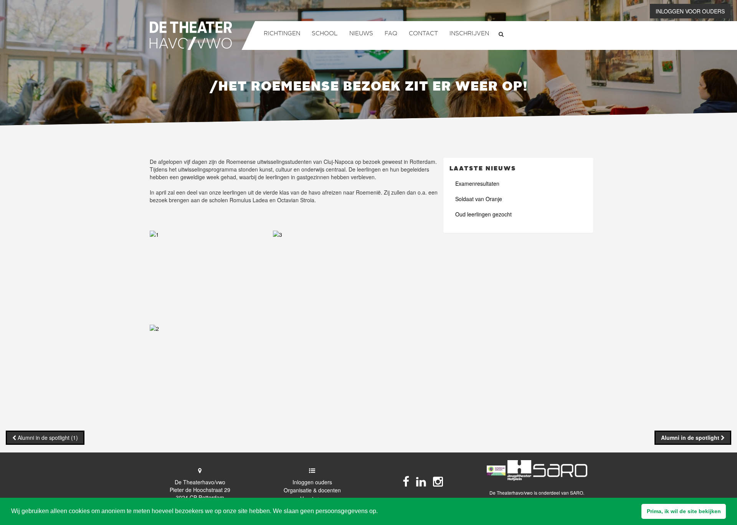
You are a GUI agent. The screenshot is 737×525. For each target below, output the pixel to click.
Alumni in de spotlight (691, 437)
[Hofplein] (519, 470)
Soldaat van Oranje (478, 199)
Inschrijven (469, 34)
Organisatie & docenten (312, 490)
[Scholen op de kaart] (496, 471)
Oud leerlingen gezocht (483, 214)
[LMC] (560, 470)
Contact (423, 34)
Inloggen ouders (312, 482)
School (325, 34)
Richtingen (282, 34)
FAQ (391, 34)
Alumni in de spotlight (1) (48, 437)
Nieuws (361, 34)
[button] (683, 511)
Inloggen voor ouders (690, 11)
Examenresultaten (477, 183)
